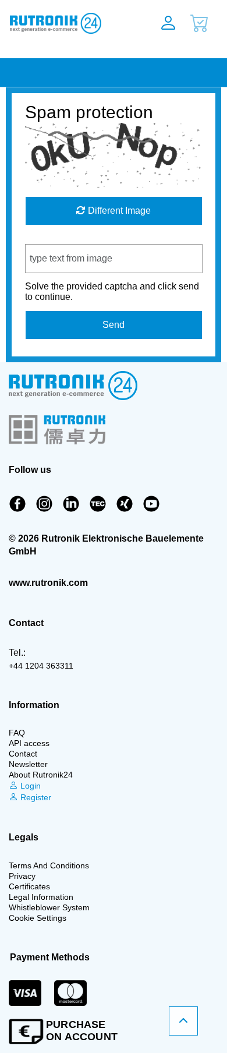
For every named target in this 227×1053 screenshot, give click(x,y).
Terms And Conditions (49, 865)
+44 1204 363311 (41, 665)
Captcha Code (55, 238)
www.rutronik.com (48, 583)
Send (113, 325)
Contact (23, 753)
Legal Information (41, 897)
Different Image (118, 210)
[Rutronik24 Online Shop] (68, 23)
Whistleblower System (49, 907)
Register (34, 797)
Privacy (22, 876)
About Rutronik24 (41, 774)
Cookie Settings (37, 918)
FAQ (17, 732)
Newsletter (28, 764)
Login (29, 785)
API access (29, 743)
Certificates (29, 886)
